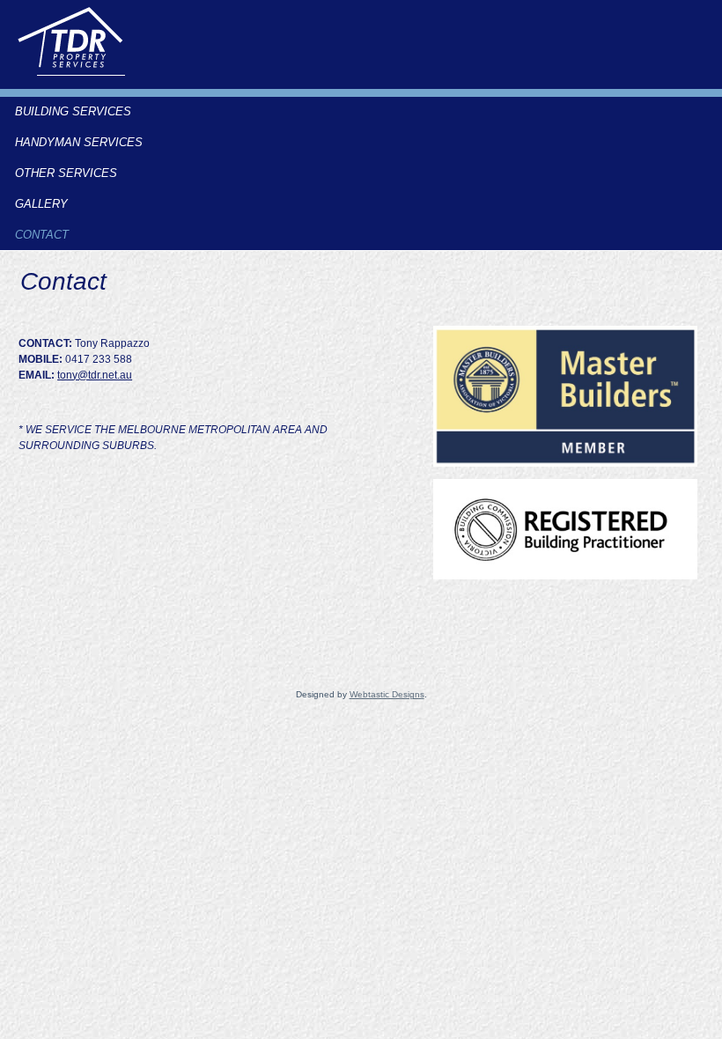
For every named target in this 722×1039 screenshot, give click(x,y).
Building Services (73, 111)
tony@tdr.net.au (94, 375)
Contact (42, 234)
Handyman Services (79, 142)
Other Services (66, 173)
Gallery (41, 203)
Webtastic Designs (387, 694)
